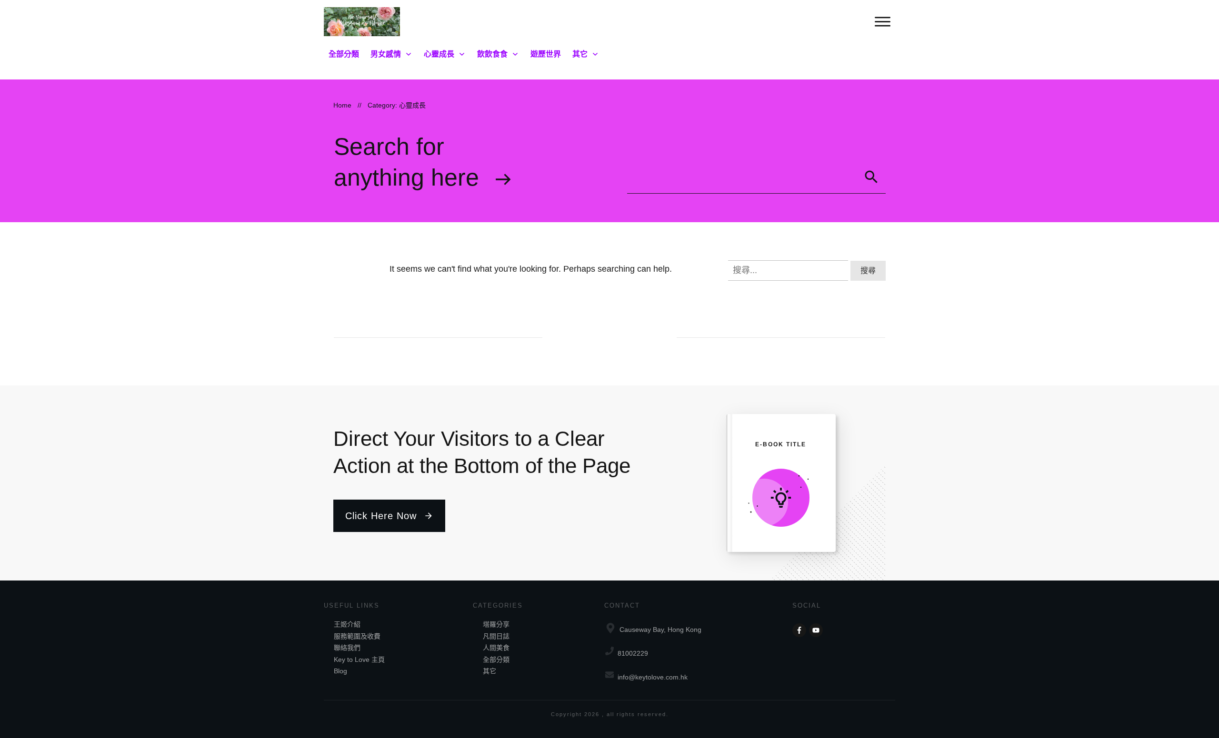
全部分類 (496, 659)
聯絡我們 (347, 647)
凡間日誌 (496, 636)
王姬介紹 (347, 624)
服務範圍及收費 (357, 636)
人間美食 (496, 647)
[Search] (871, 177)
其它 (489, 671)
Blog (340, 671)
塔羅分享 (496, 624)
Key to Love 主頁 (359, 659)
